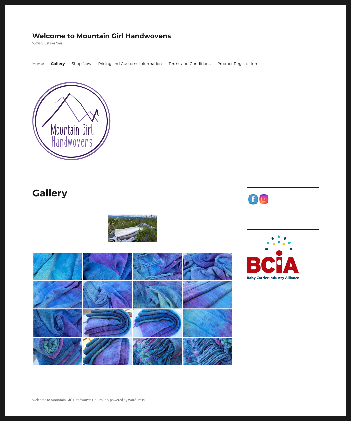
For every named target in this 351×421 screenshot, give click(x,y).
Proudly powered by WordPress (121, 400)
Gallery (58, 63)
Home (38, 63)
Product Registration (237, 63)
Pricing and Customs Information (130, 63)
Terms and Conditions (190, 63)
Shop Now (81, 63)
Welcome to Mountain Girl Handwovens (101, 36)
